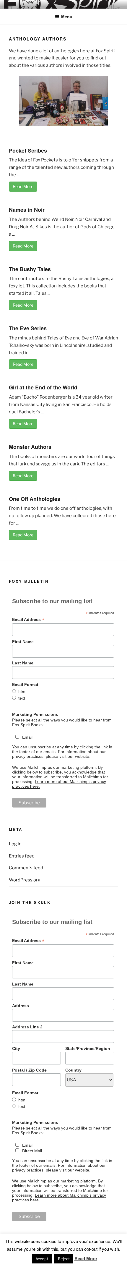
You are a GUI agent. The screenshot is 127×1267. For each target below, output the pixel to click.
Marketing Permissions (35, 714)
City (16, 1048)
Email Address (28, 619)
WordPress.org (24, 880)
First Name (23, 641)
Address (20, 1005)
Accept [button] (41, 1258)
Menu (66, 17)
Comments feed (26, 867)
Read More (23, 186)
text (21, 698)
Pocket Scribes (28, 150)
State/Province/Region (87, 1048)
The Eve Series (28, 328)
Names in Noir (27, 209)
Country (73, 1070)
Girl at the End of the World (43, 387)
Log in (15, 844)
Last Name (22, 663)
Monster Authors (30, 447)
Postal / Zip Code (29, 1070)
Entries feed (22, 856)
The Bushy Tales (30, 269)
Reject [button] (64, 1258)
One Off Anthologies (34, 499)
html (22, 691)
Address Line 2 (27, 1027)
